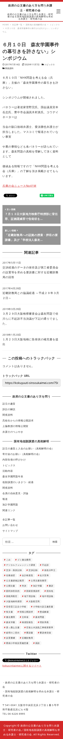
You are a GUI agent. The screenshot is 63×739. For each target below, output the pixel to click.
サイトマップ (10, 530)
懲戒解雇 (44, 611)
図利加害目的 (13, 590)
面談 (37, 643)
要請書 (29, 632)
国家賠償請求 (33, 590)
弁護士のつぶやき (12, 431)
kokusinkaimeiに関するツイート (22, 665)
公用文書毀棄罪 (39, 580)
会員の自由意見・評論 (15, 493)
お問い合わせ (10, 525)
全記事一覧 (8, 519)
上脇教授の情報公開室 (15, 426)
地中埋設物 (47, 596)
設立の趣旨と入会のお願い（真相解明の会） (28, 448)
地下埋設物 (29, 596)
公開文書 (10, 585)
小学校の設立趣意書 (43, 606)
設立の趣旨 (8, 403)
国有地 (50, 590)
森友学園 (10, 622)
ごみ (8, 559)
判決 (24, 585)
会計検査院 (27, 575)
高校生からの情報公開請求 (18, 420)
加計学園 (37, 585)
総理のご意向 (13, 632)
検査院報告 (27, 622)
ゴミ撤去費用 (24, 559)
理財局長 (44, 622)
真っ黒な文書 (13, 627)
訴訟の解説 (8, 409)
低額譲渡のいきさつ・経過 (18, 482)
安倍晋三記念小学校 (16, 606)
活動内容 (7, 470)
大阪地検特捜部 (14, 601)
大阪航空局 (34, 601)
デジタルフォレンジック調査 (20, 564)
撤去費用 (10, 617)
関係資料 (9, 68)
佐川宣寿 (44, 575)
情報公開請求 (26, 611)
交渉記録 (33, 570)
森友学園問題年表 (12, 476)
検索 (54, 541)
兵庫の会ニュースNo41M (19, 186)
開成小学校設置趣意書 (17, 643)
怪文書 (9, 611)
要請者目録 (45, 632)
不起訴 (45, 564)
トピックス (49, 64)
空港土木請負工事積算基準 (39, 627)
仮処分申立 (49, 570)
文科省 (25, 617)
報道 (5, 499)
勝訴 (51, 585)
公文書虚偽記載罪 (15, 580)
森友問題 (39, 617)
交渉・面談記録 (14, 570)
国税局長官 (11, 596)
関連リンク (8, 510)
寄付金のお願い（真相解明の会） (21, 454)
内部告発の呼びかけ (14, 459)
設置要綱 (10, 637)
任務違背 (10, 575)
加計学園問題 (10, 504)
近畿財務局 (27, 637)
